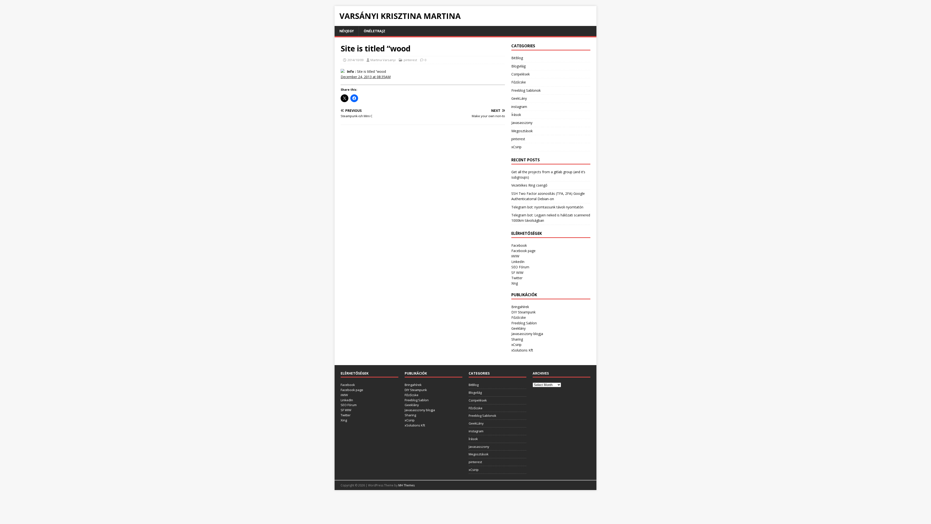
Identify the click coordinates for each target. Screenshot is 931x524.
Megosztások (522, 131)
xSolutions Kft (522, 350)
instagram (519, 106)
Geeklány (518, 328)
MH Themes (406, 485)
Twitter (516, 278)
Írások (516, 114)
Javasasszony (521, 122)
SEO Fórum (520, 267)
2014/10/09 (355, 60)
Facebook (519, 245)
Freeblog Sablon (524, 323)
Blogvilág (518, 66)
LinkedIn (517, 261)
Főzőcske (518, 82)
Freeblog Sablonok (526, 90)
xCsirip (516, 147)
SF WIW (517, 272)
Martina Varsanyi (383, 60)
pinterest (410, 60)
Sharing (517, 339)
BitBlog (517, 58)
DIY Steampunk (523, 312)
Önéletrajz (374, 31)
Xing (514, 283)
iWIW (515, 256)
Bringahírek (520, 306)
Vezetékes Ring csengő (529, 185)
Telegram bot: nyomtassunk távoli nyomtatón (547, 207)
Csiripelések (520, 74)
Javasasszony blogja (527, 333)
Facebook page (523, 250)
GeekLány (519, 98)
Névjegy (346, 31)
